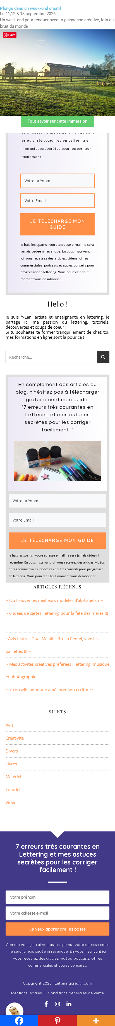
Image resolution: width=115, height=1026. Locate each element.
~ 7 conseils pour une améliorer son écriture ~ (50, 689)
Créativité (15, 738)
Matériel (13, 776)
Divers (12, 751)
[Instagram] (57, 1004)
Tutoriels (14, 789)
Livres (11, 763)
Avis (9, 725)
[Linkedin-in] (69, 1004)
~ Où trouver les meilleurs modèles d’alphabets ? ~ (54, 600)
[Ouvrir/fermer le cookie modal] (14, 1011)
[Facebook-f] (46, 1004)
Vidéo (11, 802)
